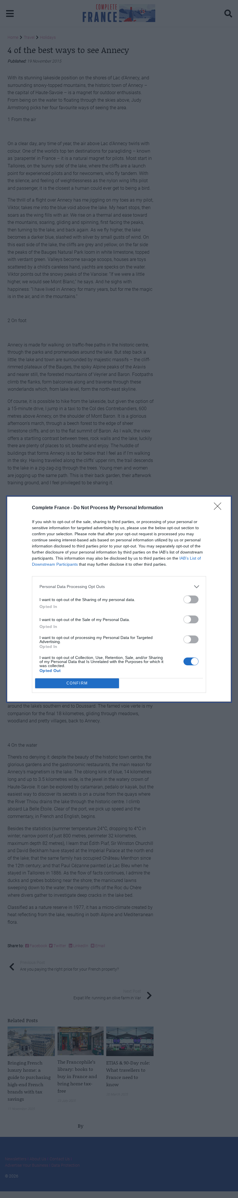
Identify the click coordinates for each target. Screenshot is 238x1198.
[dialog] (119, 599)
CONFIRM (77, 683)
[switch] (191, 599)
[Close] (219, 508)
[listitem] (119, 587)
